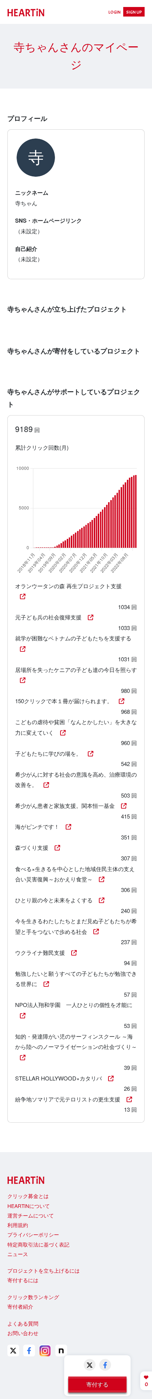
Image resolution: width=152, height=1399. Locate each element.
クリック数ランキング (33, 1297)
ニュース (17, 1254)
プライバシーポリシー (33, 1234)
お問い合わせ (22, 1333)
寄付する (97, 1384)
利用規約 (17, 1225)
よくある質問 (22, 1323)
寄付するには (22, 1280)
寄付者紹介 (20, 1306)
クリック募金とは (28, 1196)
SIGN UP (134, 12)
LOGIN (114, 12)
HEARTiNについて (28, 1205)
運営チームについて (30, 1215)
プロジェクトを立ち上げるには (43, 1270)
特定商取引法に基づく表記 (38, 1244)
